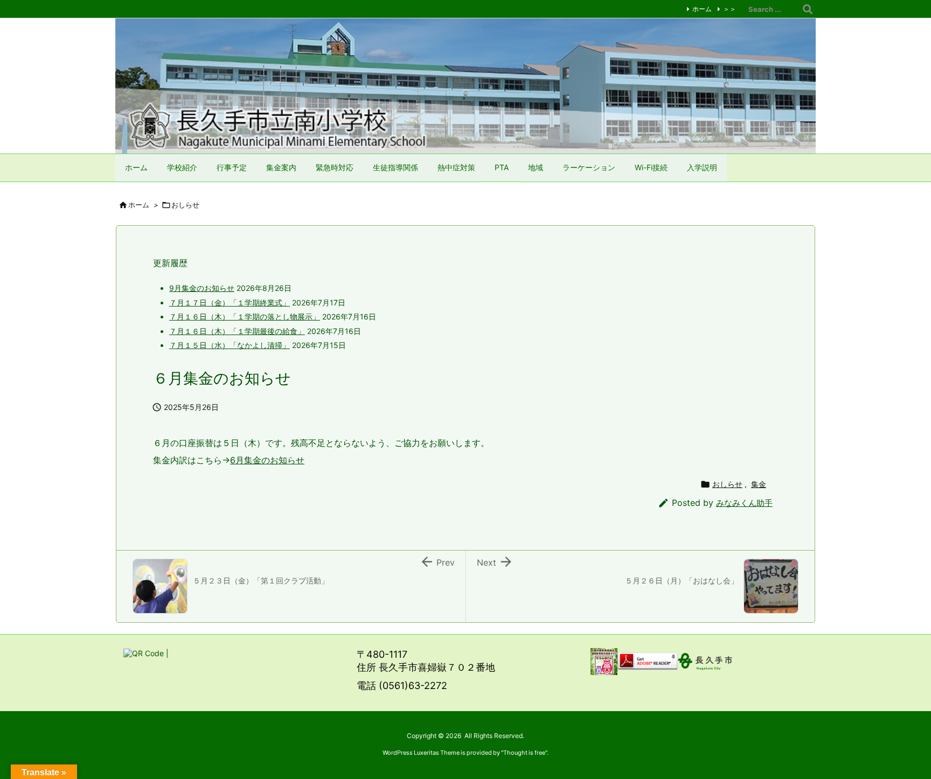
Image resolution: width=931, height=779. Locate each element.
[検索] (808, 9)
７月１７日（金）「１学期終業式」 (229, 302)
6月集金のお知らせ (267, 460)
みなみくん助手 (744, 503)
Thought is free (524, 752)
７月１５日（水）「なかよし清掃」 (229, 345)
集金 (758, 484)
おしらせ (185, 204)
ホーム (702, 9)
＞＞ (729, 9)
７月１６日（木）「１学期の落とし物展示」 (244, 316)
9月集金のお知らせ (201, 288)
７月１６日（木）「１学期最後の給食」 (237, 331)
